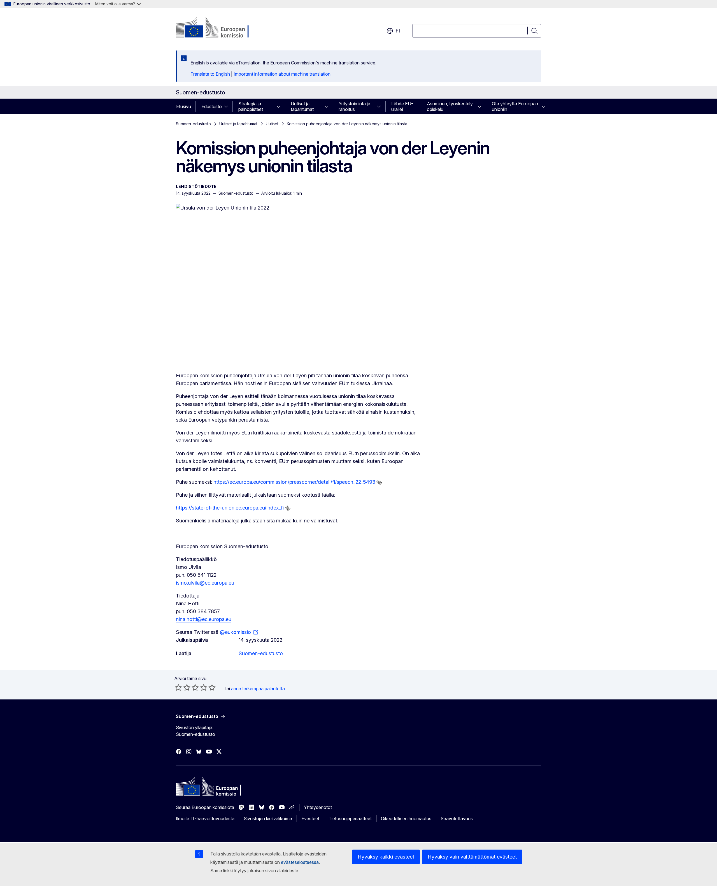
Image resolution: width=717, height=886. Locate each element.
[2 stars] (182, 687)
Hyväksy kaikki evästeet (386, 857)
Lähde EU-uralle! (402, 106)
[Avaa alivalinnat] (227, 106)
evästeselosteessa (300, 862)
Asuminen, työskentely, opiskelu (450, 106)
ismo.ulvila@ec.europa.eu (205, 583)
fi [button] (397, 31)
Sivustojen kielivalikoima (268, 818)
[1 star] (178, 687)
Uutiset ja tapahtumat (302, 106)
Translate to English (210, 74)
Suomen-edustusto (193, 123)
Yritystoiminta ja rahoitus (354, 106)
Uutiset (272, 123)
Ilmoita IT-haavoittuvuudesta (205, 818)
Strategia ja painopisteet (250, 106)
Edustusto (211, 106)
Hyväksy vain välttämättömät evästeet (472, 857)
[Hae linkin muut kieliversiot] (379, 482)
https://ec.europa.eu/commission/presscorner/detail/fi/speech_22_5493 (294, 482)
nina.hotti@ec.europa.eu (203, 619)
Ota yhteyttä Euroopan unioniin (515, 106)
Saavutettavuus (457, 818)
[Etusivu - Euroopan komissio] (221, 28)
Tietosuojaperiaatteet (350, 818)
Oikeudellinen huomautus (406, 818)
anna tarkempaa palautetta (258, 688)
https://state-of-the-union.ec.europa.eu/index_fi (230, 508)
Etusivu (183, 106)
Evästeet (310, 818)
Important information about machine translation (282, 74)
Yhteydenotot (318, 807)
